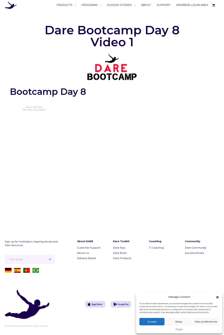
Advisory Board (86, 258)
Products (64, 5)
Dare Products (122, 258)
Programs (89, 5)
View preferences (206, 321)
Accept (152, 321)
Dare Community (195, 247)
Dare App (119, 247)
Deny (178, 321)
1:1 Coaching (156, 247)
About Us (83, 252)
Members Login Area (192, 5)
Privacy (179, 329)
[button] (217, 297)
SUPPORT (164, 5)
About (146, 5)
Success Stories (194, 252)
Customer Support (89, 247)
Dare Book (120, 252)
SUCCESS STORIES (119, 5)
